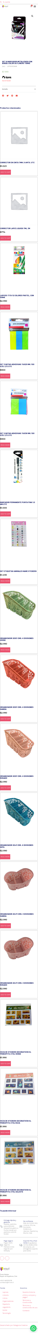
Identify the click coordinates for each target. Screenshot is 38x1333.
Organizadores (8, 1301)
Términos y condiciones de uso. (30, 1306)
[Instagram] (2, 1258)
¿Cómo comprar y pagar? (29, 1296)
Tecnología (7, 1313)
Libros (5, 1298)
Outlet (5, 1310)
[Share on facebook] (3, 95)
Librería (5, 1295)
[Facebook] (7, 1258)
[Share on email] (16, 95)
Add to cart (5, 172)
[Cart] (31, 6)
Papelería (6, 1304)
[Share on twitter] (7, 95)
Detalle (5, 89)
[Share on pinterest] (12, 95)
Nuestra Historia (29, 1292)
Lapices (5, 1292)
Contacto (26, 1311)
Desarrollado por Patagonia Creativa (13, 1325)
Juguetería (6, 1307)
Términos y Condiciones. (27, 1301)
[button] (35, 6)
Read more (5, 307)
